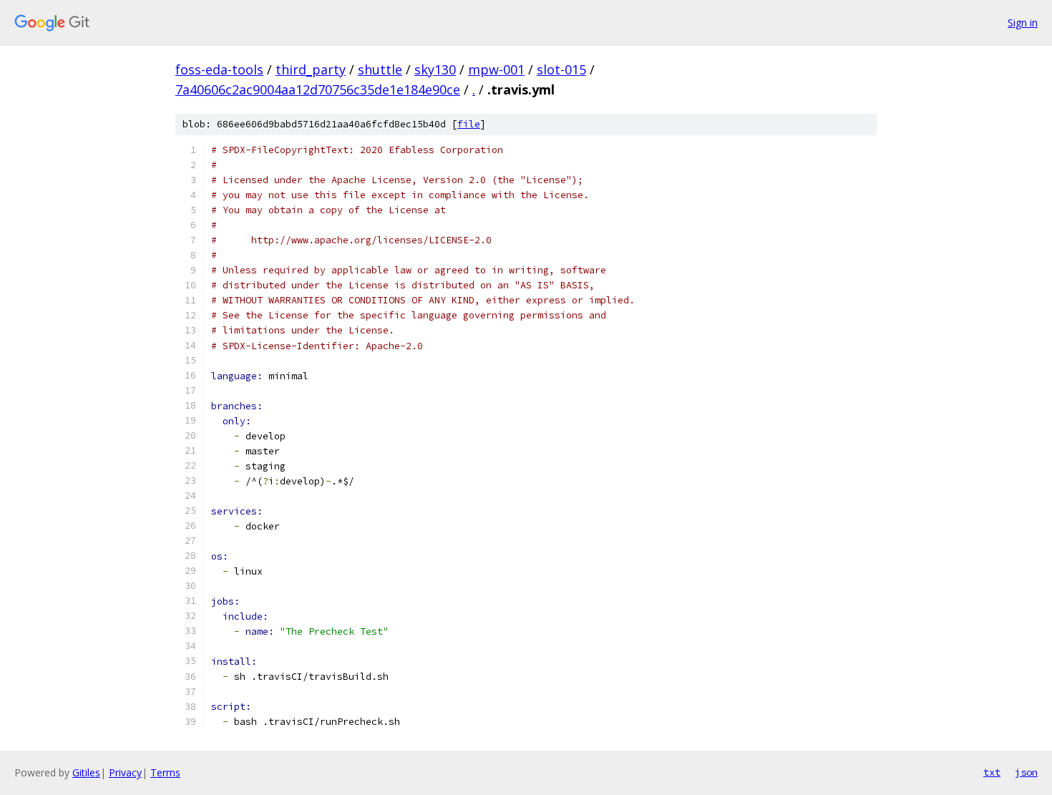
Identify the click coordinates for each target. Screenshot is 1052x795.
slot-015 (561, 69)
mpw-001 (496, 69)
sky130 (435, 69)
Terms (165, 772)
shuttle (380, 69)
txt (991, 772)
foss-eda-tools (219, 69)
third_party (311, 69)
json (1026, 772)
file (468, 124)
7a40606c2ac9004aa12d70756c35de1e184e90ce (317, 89)
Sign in (1023, 22)
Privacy (125, 772)
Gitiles (86, 772)
